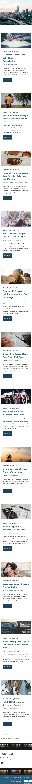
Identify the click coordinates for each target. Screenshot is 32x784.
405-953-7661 (4, 758)
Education (5, 182)
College (21, 301)
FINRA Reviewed (12, 64)
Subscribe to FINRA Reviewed (10, 738)
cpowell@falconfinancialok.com (9, 760)
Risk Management (23, 418)
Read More (7, 80)
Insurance (15, 122)
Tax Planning (15, 360)
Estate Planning (7, 240)
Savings (26, 301)
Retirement (15, 651)
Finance (5, 64)
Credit (26, 182)
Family (4, 303)
